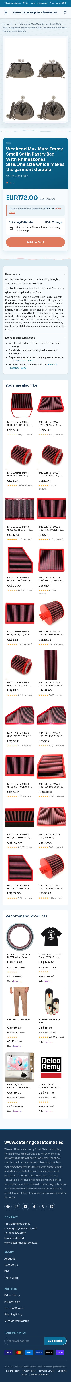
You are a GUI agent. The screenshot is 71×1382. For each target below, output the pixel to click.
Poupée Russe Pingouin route (50, 1021)
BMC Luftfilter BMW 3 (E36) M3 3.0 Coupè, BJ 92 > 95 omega (50, 529)
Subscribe (55, 1340)
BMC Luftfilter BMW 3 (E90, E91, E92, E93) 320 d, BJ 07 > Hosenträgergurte (19, 735)
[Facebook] (8, 1206)
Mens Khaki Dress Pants (18, 1019)
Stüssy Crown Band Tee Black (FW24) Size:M (50, 955)
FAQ (6, 1271)
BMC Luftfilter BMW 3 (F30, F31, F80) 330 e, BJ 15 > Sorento (18, 887)
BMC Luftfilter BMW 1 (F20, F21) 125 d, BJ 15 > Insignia (50, 424)
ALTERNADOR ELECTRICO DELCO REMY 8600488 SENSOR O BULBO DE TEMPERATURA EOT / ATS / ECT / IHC (50, 1086)
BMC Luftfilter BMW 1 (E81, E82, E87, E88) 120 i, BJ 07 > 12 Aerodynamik (51, 475)
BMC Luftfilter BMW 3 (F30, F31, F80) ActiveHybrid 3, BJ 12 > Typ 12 (49, 836)
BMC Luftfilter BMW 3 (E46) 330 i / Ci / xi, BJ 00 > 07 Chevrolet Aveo (19, 633)
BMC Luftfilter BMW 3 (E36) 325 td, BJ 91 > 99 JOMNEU (19, 529)
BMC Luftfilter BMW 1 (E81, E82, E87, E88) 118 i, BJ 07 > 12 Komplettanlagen (19, 475)
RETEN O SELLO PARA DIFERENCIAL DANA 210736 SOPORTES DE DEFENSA (19, 956)
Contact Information (16, 1320)
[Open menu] (6, 12)
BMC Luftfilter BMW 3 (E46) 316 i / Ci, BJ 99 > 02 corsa (19, 786)
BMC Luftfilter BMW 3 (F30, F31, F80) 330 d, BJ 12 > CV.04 (18, 836)
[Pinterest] (51, 1206)
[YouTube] (25, 1206)
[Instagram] (16, 1206)
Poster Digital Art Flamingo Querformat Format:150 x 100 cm (17, 1086)
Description (12, 274)
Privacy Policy (12, 1301)
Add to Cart (35, 242)
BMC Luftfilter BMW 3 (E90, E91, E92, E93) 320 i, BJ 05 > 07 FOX (19, 684)
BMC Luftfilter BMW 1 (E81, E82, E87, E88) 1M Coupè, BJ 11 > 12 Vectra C (19, 424)
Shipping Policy (13, 1314)
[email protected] (23, 360)
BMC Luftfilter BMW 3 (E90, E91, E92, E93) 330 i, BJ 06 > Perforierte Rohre (51, 887)
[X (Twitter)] (43, 1206)
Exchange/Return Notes (20, 337)
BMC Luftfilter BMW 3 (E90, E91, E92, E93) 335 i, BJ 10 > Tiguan (50, 786)
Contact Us (11, 1265)
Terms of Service (14, 1308)
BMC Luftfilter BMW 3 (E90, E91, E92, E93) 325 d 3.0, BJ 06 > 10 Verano (50, 684)
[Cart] (65, 12)
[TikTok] (34, 1206)
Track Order (11, 1277)
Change (57, 222)
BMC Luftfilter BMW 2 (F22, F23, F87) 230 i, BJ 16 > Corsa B (19, 579)
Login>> (17, 981)
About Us (9, 1258)
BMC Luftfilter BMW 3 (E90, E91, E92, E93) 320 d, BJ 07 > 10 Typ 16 (51, 735)
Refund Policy (12, 1295)
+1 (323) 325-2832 (15, 1233)
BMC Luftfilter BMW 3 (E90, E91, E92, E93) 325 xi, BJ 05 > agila (50, 633)
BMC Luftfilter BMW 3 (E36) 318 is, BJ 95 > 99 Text (50, 579)
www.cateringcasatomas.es (34, 12)
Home (6, 24)
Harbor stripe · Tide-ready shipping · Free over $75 (35, 3)
